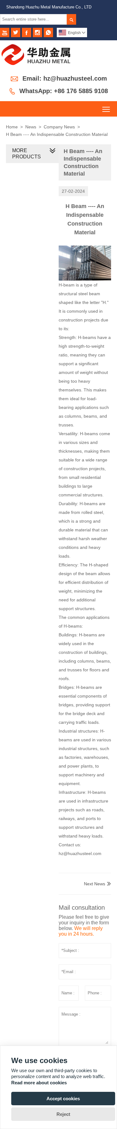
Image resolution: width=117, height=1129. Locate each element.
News (30, 126)
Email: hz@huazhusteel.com (64, 78)
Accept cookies (63, 1098)
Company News (59, 126)
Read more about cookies (39, 1082)
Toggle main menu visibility (106, 108)
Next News (94, 883)
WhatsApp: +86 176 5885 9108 (63, 90)
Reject (63, 1114)
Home (12, 126)
